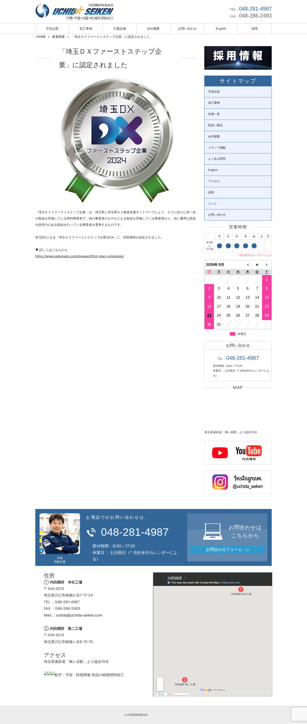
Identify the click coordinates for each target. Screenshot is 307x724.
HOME (41, 36)
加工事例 (86, 28)
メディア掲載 (217, 147)
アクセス (214, 181)
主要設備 (119, 28)
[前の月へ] (247, 264)
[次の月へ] (267, 264)
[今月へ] (257, 264)
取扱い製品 (215, 125)
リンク (212, 203)
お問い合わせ (187, 28)
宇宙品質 (52, 28)
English (221, 28)
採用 (254, 28)
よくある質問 (217, 158)
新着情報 (58, 36)
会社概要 (153, 28)
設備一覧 (214, 114)
